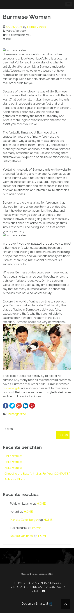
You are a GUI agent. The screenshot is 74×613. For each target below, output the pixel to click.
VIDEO (15, 587)
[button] (43, 591)
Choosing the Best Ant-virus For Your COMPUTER (37, 473)
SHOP (35, 591)
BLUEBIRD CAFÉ (34, 587)
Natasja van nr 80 (21, 536)
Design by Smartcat (35, 603)
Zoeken (8, 429)
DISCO (54, 583)
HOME (41, 503)
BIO (28, 583)
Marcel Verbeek (37, 26)
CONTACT (56, 587)
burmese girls (11, 388)
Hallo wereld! (13, 456)
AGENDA (41, 583)
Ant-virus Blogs (14, 479)
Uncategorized (16, 414)
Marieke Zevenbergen (24, 519)
